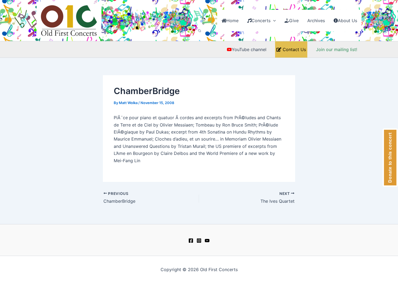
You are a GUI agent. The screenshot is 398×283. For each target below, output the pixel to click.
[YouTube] (207, 240)
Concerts (261, 20)
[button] (273, 20)
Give (294, 20)
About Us (347, 20)
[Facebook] (190, 240)
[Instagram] (199, 240)
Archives (316, 20)
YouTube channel (249, 49)
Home (232, 20)
